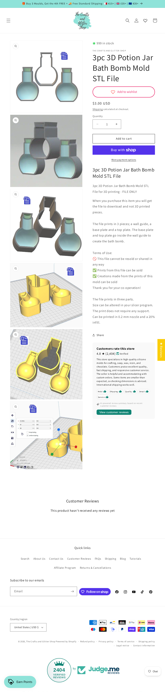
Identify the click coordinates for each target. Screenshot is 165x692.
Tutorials (135, 558)
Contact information (144, 645)
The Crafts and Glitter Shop (40, 641)
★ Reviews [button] (161, 349)
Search (25, 558)
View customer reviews (114, 412)
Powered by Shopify (66, 641)
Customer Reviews (79, 558)
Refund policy (87, 641)
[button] (8, 20)
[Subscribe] (72, 591)
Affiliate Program (65, 568)
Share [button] (100, 335)
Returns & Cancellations (95, 568)
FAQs (98, 558)
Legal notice (122, 645)
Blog (123, 558)
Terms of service (126, 641)
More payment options (123, 159)
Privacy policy (106, 641)
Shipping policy (146, 641)
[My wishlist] (145, 20)
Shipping (98, 109)
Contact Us (56, 558)
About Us (39, 558)
